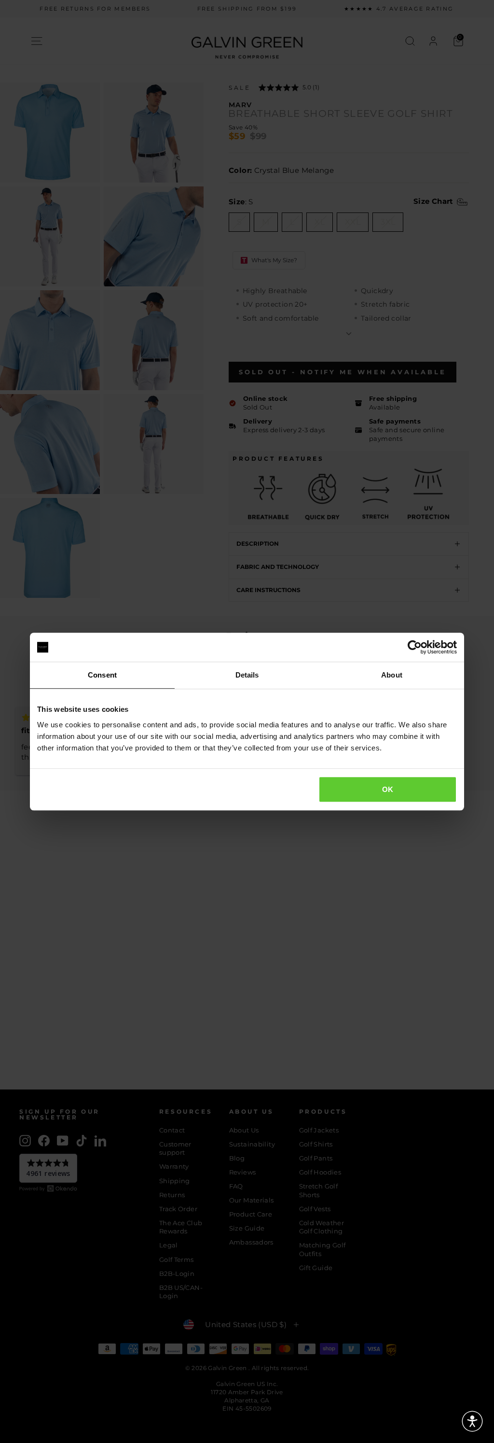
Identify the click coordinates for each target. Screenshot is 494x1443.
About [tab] (391, 675)
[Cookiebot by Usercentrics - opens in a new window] (414, 647)
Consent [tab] (102, 675)
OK (388, 789)
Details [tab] (247, 675)
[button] (472, 1421)
